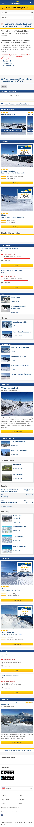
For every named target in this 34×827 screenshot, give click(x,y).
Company (21, 799)
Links (20, 795)
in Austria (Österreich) (17, 173)
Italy (2, 251)
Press (3, 803)
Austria (3, 272)
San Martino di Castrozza (10, 676)
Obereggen (5, 654)
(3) (7, 61)
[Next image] (31, 124)
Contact (3, 795)
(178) (7, 63)
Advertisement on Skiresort (10, 808)
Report (16, 265)
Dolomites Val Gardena (9, 248)
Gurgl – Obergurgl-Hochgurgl (11, 270)
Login (20, 803)
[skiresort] (17, 2)
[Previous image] (2, 124)
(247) (8, 65)
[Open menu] (2, 2)
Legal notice (5, 799)
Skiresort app (6, 767)
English (8, 788)
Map (4, 86)
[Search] (31, 2)
